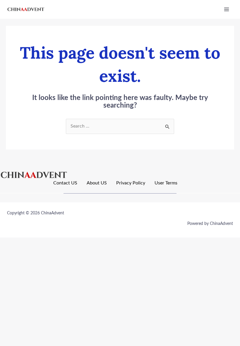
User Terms (166, 183)
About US (97, 183)
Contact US (65, 183)
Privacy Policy (130, 183)
